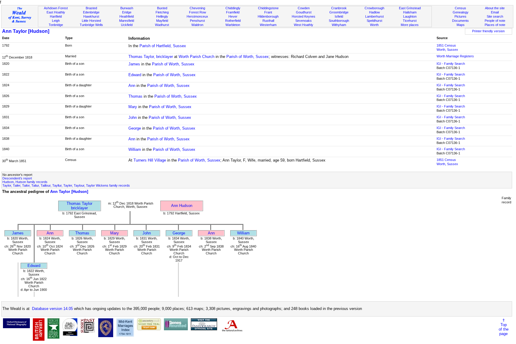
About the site (495, 8)
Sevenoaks (303, 20)
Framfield (232, 12)
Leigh (56, 20)
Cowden (304, 8)
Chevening (197, 8)
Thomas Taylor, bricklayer (150, 56)
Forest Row (197, 12)
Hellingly (162, 16)
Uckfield (127, 25)
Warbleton (232, 25)
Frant (268, 12)
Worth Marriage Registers (455, 56)
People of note (495, 20)
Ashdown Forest (56, 8)
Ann (131, 85)
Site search (495, 16)
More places (410, 25)
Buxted (162, 8)
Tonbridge (56, 25)
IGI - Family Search (451, 63)
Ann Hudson (181, 205)
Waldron (197, 25)
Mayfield (162, 20)
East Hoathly (56, 12)
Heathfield (126, 16)
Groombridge (338, 12)
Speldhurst (374, 20)
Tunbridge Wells (91, 25)
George (134, 128)
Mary (132, 107)
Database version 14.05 (52, 308)
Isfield (339, 16)
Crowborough (374, 8)
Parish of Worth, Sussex (247, 56)
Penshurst (197, 20)
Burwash (126, 8)
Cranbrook (339, 8)
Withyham (339, 25)
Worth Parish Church (196, 56)
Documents (460, 20)
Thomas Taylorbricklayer (79, 205)
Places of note (495, 25)
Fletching (162, 12)
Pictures (460, 16)
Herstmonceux (197, 16)
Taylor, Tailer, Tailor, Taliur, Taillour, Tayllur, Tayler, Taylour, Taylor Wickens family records (66, 185)
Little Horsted (91, 20)
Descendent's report (17, 178)
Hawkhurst (91, 16)
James (134, 64)
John (132, 117)
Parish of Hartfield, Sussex (162, 46)
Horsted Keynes (303, 16)
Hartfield (56, 16)
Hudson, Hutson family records (24, 182)
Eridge (126, 12)
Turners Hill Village (149, 160)
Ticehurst (410, 20)
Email (495, 12)
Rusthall (268, 20)
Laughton (410, 16)
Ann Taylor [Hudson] (25, 31)
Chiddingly (232, 8)
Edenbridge (91, 12)
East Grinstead (410, 8)
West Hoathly (303, 25)
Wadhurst (162, 25)
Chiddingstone (268, 8)
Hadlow (374, 12)
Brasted (91, 8)
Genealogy (461, 12)
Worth (374, 25)
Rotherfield (233, 20)
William (134, 149)
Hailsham (410, 12)
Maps (461, 25)
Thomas (135, 96)
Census (460, 8)
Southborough (339, 20)
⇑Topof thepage (504, 327)
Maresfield (126, 20)
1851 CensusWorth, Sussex (447, 47)
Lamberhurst (374, 16)
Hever (232, 16)
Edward (134, 75)
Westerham (268, 25)
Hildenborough (268, 16)
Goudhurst (303, 12)
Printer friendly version (488, 31)
